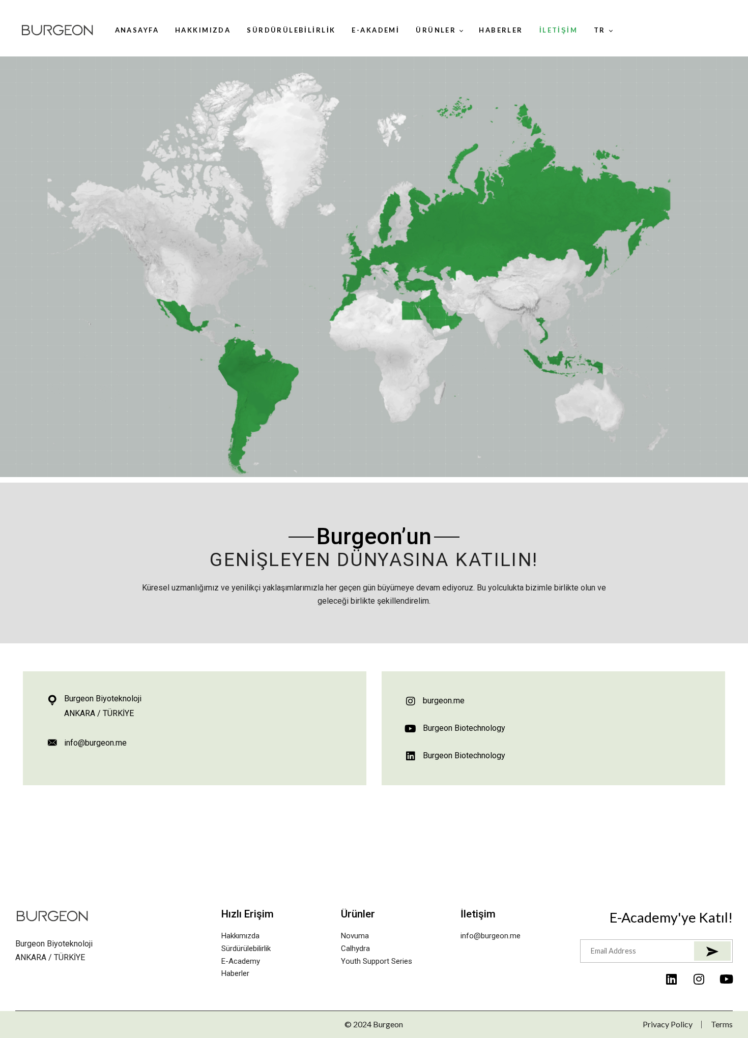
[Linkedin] (672, 979)
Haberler (235, 973)
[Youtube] (727, 979)
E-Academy (240, 961)
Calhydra (355, 948)
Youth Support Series (376, 961)
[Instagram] (699, 979)
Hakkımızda (240, 935)
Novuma (355, 935)
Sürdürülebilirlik (246, 948)
